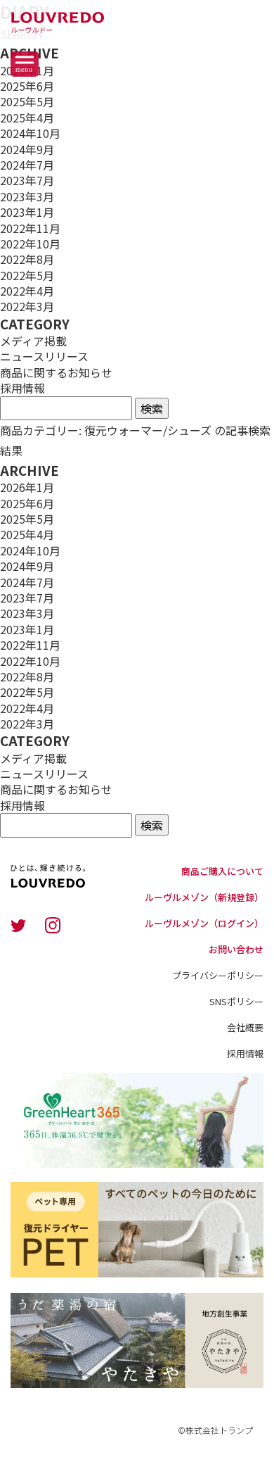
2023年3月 (27, 196)
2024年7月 (27, 164)
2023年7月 (27, 180)
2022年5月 (27, 275)
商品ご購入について (222, 871)
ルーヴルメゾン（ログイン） (204, 923)
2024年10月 (30, 133)
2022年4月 (27, 290)
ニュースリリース (44, 356)
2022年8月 (27, 259)
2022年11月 (30, 228)
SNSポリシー (236, 1001)
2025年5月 (27, 101)
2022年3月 (27, 306)
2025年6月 (27, 85)
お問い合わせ (236, 949)
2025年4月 (27, 117)
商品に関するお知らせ (56, 372)
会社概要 (245, 1027)
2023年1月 (27, 211)
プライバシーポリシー (217, 975)
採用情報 (22, 387)
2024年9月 (27, 149)
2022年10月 (30, 243)
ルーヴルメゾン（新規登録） (204, 897)
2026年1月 (27, 487)
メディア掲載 (33, 340)
